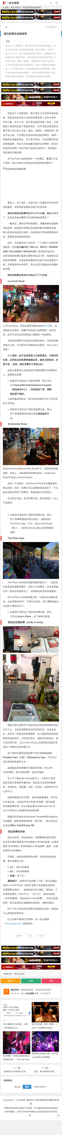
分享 (42, 936)
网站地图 (40, 1100)
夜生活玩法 (16, 7)
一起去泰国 (13, 3)
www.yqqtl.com (13, 923)
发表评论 (52, 27)
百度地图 (48, 1100)
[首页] (58, 1115)
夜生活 (46, 326)
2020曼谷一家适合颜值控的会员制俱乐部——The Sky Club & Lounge (16, 1059)
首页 (6, 7)
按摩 (31, 981)
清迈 (51, 981)
